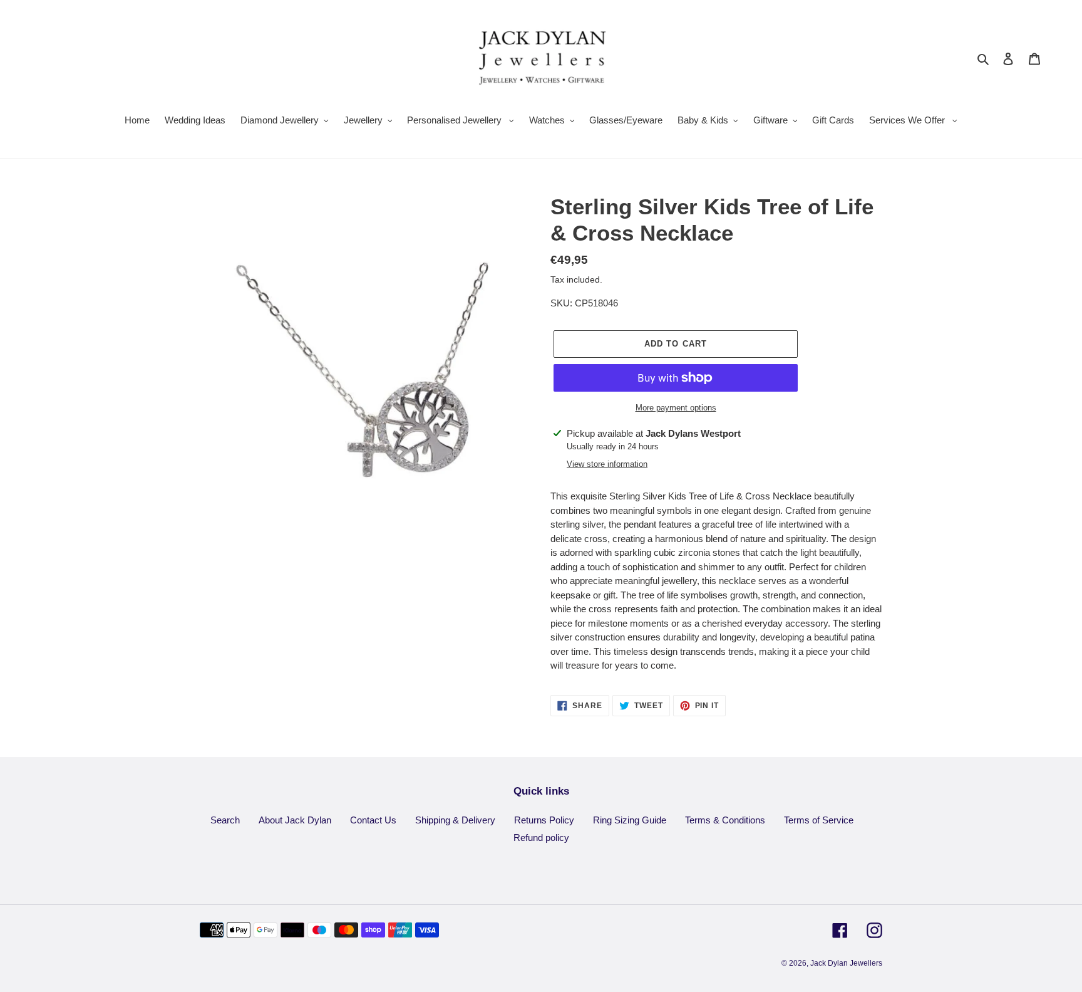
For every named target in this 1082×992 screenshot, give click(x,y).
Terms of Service (818, 820)
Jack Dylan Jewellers (846, 963)
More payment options (676, 407)
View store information (607, 464)
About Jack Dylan (295, 820)
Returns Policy (544, 820)
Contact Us (373, 820)
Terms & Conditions (725, 820)
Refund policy (541, 837)
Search (225, 820)
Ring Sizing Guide (629, 820)
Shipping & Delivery (455, 820)
